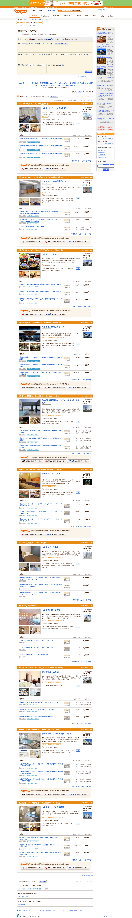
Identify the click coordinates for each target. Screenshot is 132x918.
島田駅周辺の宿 (101, 152)
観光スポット (106, 164)
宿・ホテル (23, 39)
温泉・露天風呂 (43, 910)
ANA (61, 910)
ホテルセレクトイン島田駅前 (54, 108)
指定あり (64, 65)
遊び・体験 (56, 15)
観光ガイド (76, 910)
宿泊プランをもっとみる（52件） (81, 860)
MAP (78, 123)
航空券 (86, 15)
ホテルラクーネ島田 (50, 547)
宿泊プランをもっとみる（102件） (81, 786)
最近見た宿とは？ (110, 143)
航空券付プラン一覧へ (35, 169)
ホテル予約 (20, 25)
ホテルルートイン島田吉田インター (57, 734)
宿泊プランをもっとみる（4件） (82, 662)
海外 (102, 15)
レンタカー (78, 15)
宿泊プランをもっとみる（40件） (81, 526)
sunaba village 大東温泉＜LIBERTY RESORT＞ (103, 45)
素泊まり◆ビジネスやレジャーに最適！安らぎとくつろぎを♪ (36, 709)
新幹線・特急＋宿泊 (71, 39)
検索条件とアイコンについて (86, 76)
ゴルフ (94, 15)
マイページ (115, 10)
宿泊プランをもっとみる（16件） (82, 306)
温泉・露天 (34, 19)
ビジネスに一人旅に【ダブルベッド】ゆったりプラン (34, 654)
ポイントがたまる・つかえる (24, 22)
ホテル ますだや (49, 254)
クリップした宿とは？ (109, 138)
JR (56, 910)
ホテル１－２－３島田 (51, 473)
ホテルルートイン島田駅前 (53, 807)
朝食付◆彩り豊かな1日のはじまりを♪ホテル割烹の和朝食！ (36, 716)
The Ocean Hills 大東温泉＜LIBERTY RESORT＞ (104, 33)
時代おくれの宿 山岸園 (103, 103)
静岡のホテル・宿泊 (28, 25)
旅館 (19, 897)
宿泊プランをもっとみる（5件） (82, 723)
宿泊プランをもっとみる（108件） (81, 161)
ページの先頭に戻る (87, 875)
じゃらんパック (45, 15)
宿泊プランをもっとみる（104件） (81, 380)
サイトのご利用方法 (103, 7)
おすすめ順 (81, 92)
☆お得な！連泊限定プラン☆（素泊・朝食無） (32, 227)
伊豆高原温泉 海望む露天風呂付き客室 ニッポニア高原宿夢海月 (105, 95)
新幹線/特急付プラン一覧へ (34, 241)
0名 (87, 54)
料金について (90, 100)
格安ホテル (25, 897)
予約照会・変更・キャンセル (104, 10)
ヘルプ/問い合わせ (113, 7)
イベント (112, 164)
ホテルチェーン (26, 910)
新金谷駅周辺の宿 (102, 157)
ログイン (46, 10)
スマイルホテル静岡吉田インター (56, 181)
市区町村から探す (38, 889)
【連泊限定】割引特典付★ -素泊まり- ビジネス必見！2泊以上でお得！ (39, 702)
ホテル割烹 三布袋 (50, 672)
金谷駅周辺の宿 (101, 150)
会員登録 (52, 10)
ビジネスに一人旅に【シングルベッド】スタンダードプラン (36, 640)
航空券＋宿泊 (39, 39)
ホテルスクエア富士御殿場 (104, 77)
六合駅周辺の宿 (101, 154)
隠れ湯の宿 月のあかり (103, 57)
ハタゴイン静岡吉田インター (54, 327)
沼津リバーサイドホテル (103, 85)
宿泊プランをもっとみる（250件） (81, 453)
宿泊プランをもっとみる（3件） (82, 600)
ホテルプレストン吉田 (51, 610)
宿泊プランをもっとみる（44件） (81, 234)
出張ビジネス (27, 19)
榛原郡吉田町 (21, 905)
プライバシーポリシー (109, 916)
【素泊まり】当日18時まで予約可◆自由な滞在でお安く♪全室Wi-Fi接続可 (40, 284)
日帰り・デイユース (46, 19)
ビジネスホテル (22, 889)
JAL (58, 910)
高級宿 (39, 19)
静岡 (29, 889)
